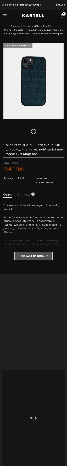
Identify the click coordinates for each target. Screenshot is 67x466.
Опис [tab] (7, 195)
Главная (15, 26)
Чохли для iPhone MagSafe (38, 26)
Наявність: (40, 178)
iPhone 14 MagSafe (13, 30)
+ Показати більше (33, 256)
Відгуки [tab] (25, 195)
